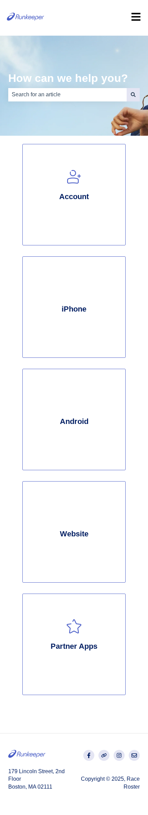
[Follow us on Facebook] (88, 755)
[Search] (133, 94)
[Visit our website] (103, 755)
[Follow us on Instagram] (119, 755)
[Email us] (134, 755)
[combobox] (67, 94)
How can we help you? (68, 78)
